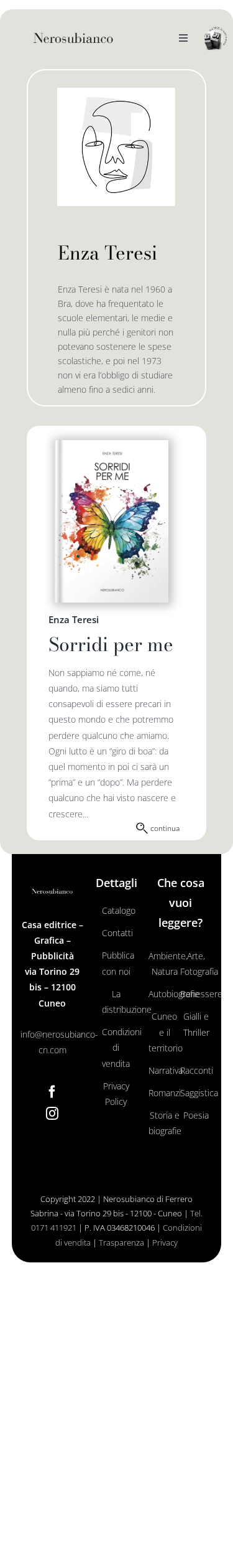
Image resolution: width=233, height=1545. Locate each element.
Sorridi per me (110, 644)
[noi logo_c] (215, 39)
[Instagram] (52, 1113)
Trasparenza (121, 1242)
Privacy (165, 1242)
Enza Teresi (73, 619)
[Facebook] (52, 1092)
